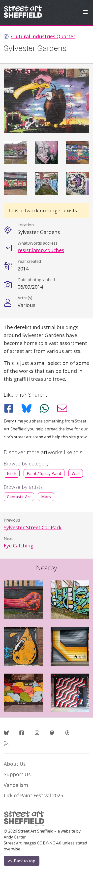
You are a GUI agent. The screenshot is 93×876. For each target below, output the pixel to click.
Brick (11, 473)
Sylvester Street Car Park (33, 527)
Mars (46, 496)
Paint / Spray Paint (44, 473)
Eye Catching (18, 545)
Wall (76, 473)
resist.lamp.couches (41, 250)
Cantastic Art (19, 496)
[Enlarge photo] (15, 152)
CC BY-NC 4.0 (49, 843)
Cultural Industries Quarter (43, 36)
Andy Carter (15, 837)
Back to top (24, 861)
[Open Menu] (85, 12)
